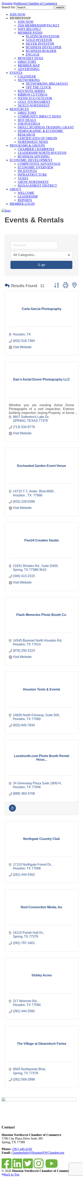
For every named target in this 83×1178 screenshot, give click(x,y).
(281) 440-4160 (22, 1149)
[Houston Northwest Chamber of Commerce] (6, 210)
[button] (7, 285)
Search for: (9, 7)
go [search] (43, 264)
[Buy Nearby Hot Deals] (12, 810)
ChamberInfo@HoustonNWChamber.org (37, 1152)
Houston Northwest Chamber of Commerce (29, 3)
